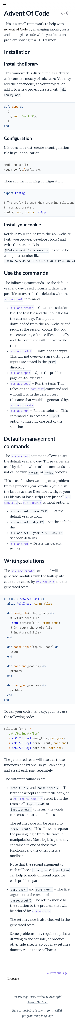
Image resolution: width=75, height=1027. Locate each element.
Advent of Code (16, 29)
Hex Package (20, 997)
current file (54, 997)
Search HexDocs (38, 1002)
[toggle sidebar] (4, 5)
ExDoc (30, 1010)
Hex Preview (37, 997)
